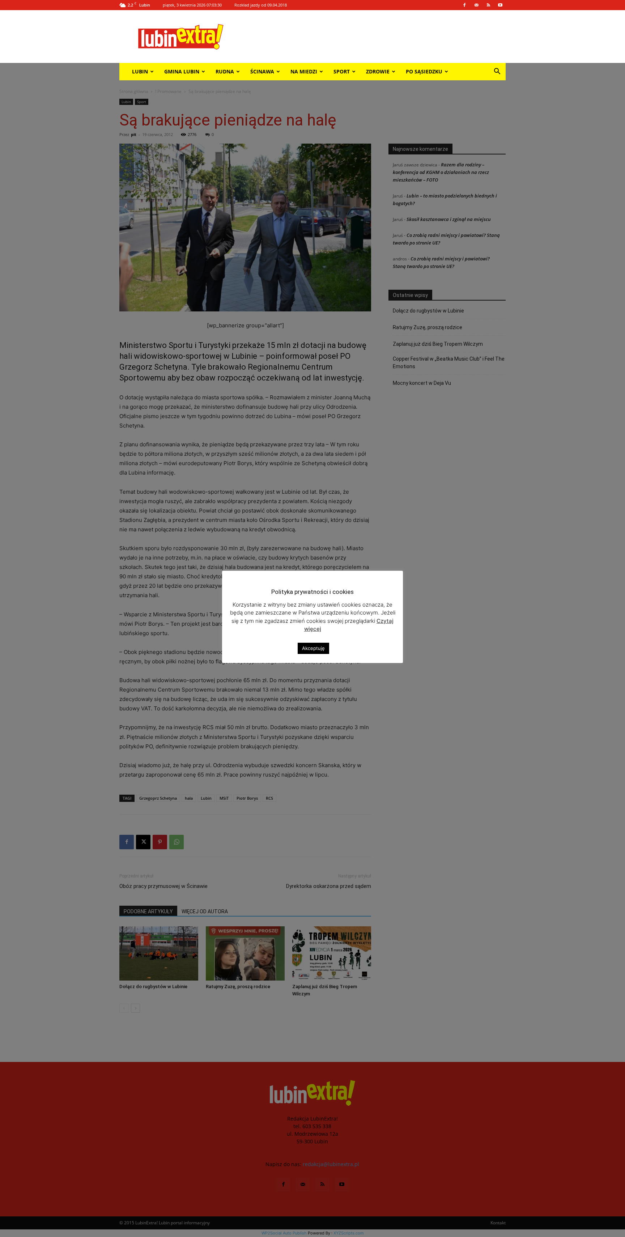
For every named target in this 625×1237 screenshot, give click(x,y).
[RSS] (488, 5)
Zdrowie (378, 71)
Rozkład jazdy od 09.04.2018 (260, 5)
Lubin (140, 71)
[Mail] (476, 5)
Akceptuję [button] (313, 648)
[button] (497, 72)
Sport (341, 71)
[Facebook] (464, 5)
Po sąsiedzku (424, 71)
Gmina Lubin (181, 71)
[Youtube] (500, 5)
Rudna (225, 71)
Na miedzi (303, 71)
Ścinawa (262, 71)
